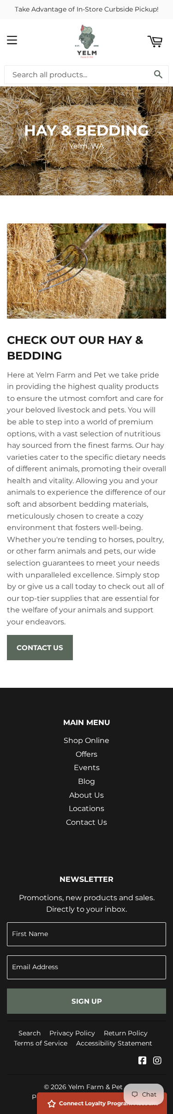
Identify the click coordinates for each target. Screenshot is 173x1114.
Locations (86, 808)
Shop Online (86, 740)
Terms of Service (40, 1043)
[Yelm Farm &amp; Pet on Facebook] (142, 1061)
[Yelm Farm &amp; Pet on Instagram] (157, 1061)
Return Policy (126, 1033)
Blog (86, 781)
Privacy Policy (72, 1033)
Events (87, 767)
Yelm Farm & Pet (95, 1087)
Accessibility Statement (114, 1043)
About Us (86, 795)
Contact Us (40, 647)
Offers (86, 754)
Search (29, 1033)
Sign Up (87, 1001)
